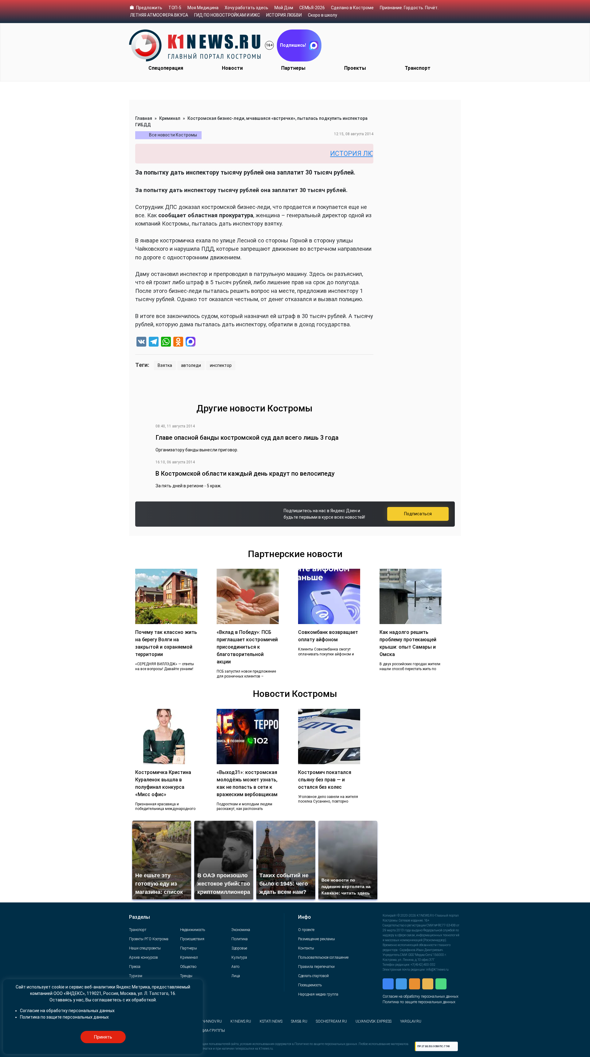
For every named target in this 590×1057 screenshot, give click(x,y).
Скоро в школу (322, 15)
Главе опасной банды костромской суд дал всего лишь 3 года (247, 437)
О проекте (306, 930)
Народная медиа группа (318, 994)
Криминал (169, 118)
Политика (239, 939)
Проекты (355, 68)
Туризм (135, 976)
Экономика (240, 930)
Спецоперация (165, 68)
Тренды (186, 976)
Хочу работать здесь (246, 7)
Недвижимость (192, 930)
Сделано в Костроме (352, 7)
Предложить (149, 7)
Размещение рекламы (316, 939)
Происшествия (192, 939)
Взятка (165, 365)
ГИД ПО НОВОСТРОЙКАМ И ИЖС (227, 15)
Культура (239, 957)
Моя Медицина (202, 7)
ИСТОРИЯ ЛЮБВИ (284, 15)
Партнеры (293, 68)
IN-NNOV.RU (211, 1021)
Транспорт (418, 68)
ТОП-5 (174, 7)
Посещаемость (310, 985)
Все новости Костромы (173, 134)
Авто (235, 967)
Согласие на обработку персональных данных (420, 996)
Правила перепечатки (316, 967)
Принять (103, 1037)
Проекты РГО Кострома (148, 939)
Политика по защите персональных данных (419, 1002)
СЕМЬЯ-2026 (312, 7)
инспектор (221, 365)
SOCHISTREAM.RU (331, 1021)
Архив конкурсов (143, 957)
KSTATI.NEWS (271, 1021)
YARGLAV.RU (410, 1021)
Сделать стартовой (313, 976)
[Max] (190, 342)
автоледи (191, 365)
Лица (235, 976)
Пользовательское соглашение (323, 957)
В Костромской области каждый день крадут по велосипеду (245, 473)
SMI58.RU (299, 1021)
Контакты (306, 948)
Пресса (134, 967)
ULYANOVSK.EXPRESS (373, 1021)
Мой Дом (283, 7)
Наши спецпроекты (145, 948)
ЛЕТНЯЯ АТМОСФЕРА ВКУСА (159, 15)
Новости (232, 68)
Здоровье (239, 948)
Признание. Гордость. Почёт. (409, 7)
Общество (188, 967)
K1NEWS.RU (240, 1021)
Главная (143, 118)
